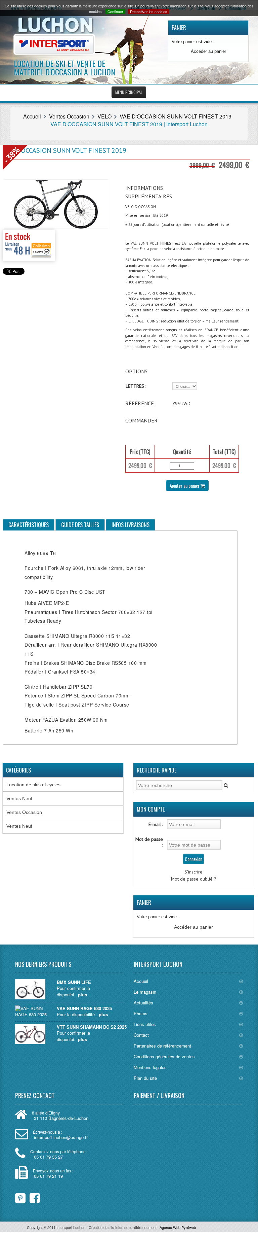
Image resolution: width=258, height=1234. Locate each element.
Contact (141, 1035)
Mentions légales (150, 1067)
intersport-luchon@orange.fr (61, 1137)
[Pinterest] (20, 1196)
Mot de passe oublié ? (193, 879)
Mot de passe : (149, 842)
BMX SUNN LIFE (74, 982)
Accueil (32, 116)
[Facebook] (31, 1196)
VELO (104, 116)
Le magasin (145, 992)
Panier (179, 28)
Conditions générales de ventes (164, 1056)
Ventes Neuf (19, 798)
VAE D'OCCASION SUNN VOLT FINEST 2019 (175, 116)
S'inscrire (193, 872)
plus (82, 994)
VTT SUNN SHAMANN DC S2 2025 (92, 1027)
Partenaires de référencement (162, 1045)
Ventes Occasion (69, 116)
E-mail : (155, 824)
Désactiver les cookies (148, 11)
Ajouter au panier (185, 485)
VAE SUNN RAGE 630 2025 (84, 1008)
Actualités (143, 1002)
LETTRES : (136, 386)
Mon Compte (151, 809)
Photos (140, 1013)
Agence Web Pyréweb (178, 1227)
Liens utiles (145, 1024)
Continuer (115, 11)
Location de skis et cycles (33, 784)
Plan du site (145, 1078)
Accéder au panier (208, 51)
